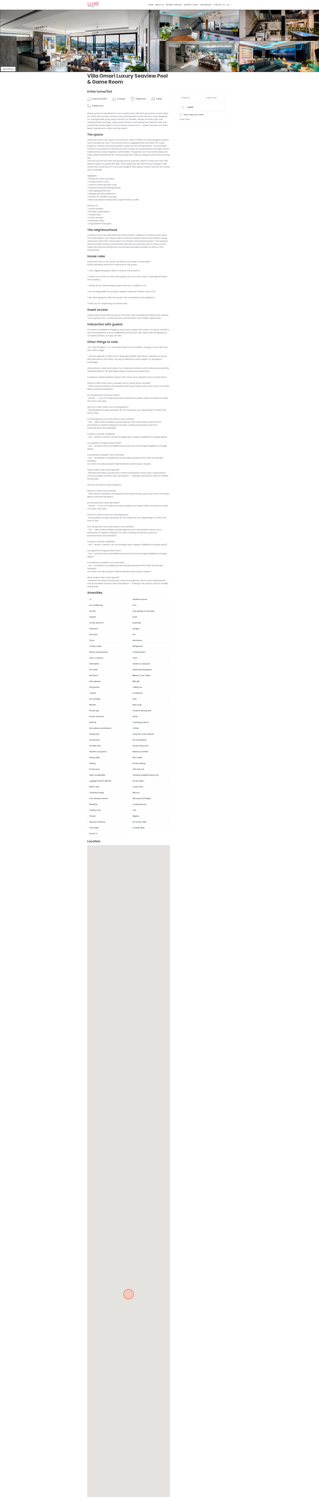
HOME (150, 4)
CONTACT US (219, 4)
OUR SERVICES (205, 4)
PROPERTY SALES (191, 4)
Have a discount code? (194, 114)
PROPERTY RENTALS (174, 4)
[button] (229, 4)
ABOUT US (159, 4)
